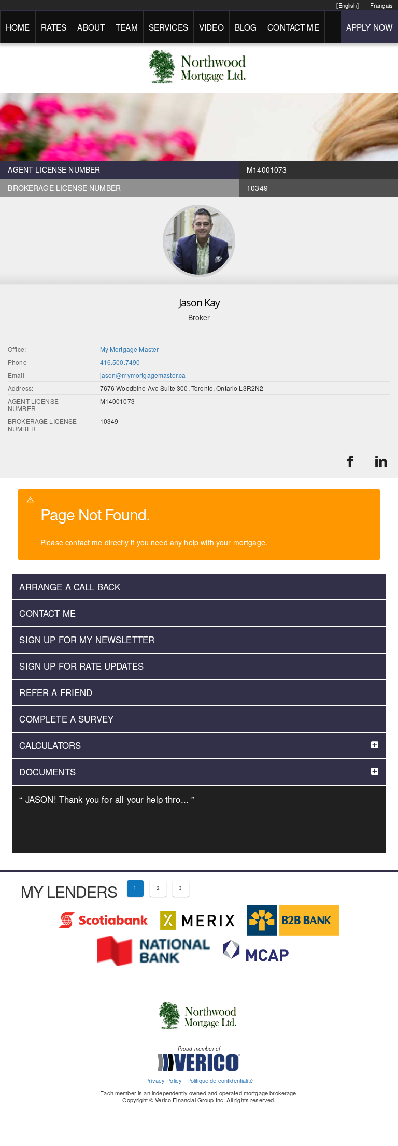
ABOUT (91, 27)
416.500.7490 (120, 362)
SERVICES (168, 27)
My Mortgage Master (129, 349)
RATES (54, 27)
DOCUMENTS (47, 772)
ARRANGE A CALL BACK (69, 587)
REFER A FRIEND (55, 692)
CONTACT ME (293, 27)
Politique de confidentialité (220, 1080)
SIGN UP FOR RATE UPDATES (81, 666)
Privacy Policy (163, 1080)
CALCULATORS (50, 745)
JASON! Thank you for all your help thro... (106, 799)
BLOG (246, 27)
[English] (347, 5)
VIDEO (211, 27)
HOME (18, 27)
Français (381, 5)
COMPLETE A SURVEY (66, 719)
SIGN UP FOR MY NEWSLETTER (86, 639)
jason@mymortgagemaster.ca (143, 375)
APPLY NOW (369, 27)
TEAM (127, 27)
